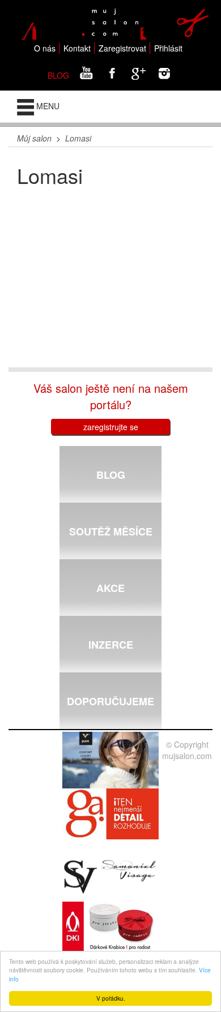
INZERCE (110, 644)
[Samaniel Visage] (111, 877)
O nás (45, 48)
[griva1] (111, 813)
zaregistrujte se (110, 426)
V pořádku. (110, 998)
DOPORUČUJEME (110, 701)
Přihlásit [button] (168, 48)
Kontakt (77, 48)
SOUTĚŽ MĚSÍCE (110, 531)
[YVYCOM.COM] (111, 761)
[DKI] (111, 927)
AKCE (110, 588)
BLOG (58, 75)
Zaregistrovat (122, 48)
